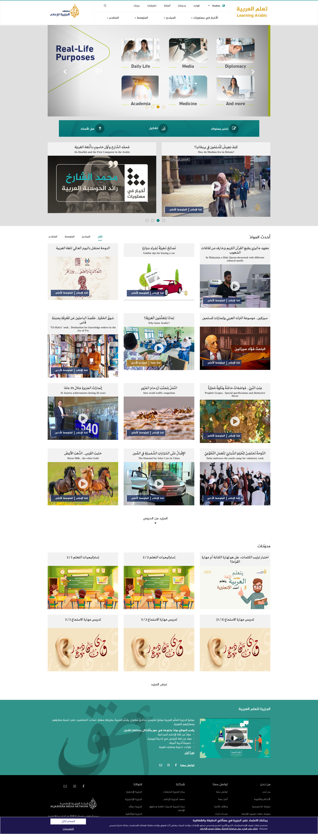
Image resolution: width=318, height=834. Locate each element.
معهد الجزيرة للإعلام (174, 799)
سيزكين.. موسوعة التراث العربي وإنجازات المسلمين (235, 318)
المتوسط (142, 17)
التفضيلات (68, 829)
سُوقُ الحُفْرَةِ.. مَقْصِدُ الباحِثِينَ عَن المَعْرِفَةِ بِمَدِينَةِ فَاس (83, 320)
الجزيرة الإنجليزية (133, 799)
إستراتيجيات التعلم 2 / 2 (159, 557)
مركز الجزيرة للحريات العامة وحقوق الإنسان (167, 808)
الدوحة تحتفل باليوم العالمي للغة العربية (83, 248)
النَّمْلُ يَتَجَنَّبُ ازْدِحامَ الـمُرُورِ (159, 388)
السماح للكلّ (68, 821)
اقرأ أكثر (189, 753)
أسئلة (167, 6)
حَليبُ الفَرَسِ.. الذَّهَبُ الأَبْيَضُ (83, 453)
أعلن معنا (223, 799)
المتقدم (113, 17)
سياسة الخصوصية (261, 807)
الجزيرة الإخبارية (134, 792)
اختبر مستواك (219, 129)
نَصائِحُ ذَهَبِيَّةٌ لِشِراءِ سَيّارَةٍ (159, 248)
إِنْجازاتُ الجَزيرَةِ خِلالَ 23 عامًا (83, 388)
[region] (159, 825)
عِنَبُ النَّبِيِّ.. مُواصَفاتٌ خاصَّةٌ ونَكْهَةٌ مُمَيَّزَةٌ (235, 388)
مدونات (182, 6)
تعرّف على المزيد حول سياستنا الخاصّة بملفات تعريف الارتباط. (229, 829)
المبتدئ (170, 17)
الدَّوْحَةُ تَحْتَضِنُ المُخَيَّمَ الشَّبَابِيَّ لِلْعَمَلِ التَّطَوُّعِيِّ (235, 453)
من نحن (266, 792)
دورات (137, 6)
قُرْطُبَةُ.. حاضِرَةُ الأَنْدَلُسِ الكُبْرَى (216, 147)
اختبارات (151, 6)
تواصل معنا (222, 792)
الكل (100, 237)
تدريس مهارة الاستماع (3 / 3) (235, 619)
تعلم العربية (252, 11)
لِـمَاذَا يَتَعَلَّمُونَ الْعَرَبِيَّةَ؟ (159, 318)
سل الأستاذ (87, 129)
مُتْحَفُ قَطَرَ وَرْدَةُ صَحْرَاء (102, 147)
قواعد (196, 6)
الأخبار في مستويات (205, 17)
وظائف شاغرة (221, 807)
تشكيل (153, 128)
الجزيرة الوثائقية (134, 814)
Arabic (216, 6)
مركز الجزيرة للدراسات (174, 792)
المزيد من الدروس (155, 518)
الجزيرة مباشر (135, 807)
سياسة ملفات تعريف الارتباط (255, 814)
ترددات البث (221, 814)
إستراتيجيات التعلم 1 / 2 (83, 557)
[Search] (105, 5)
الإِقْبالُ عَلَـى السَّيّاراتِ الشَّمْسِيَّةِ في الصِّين (159, 453)
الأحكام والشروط (262, 799)
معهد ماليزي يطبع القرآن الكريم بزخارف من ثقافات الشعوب (235, 250)
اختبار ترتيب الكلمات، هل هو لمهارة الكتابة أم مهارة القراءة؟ (235, 559)
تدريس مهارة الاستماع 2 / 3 (159, 619)
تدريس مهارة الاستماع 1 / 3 (83, 619)
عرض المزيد (159, 684)
